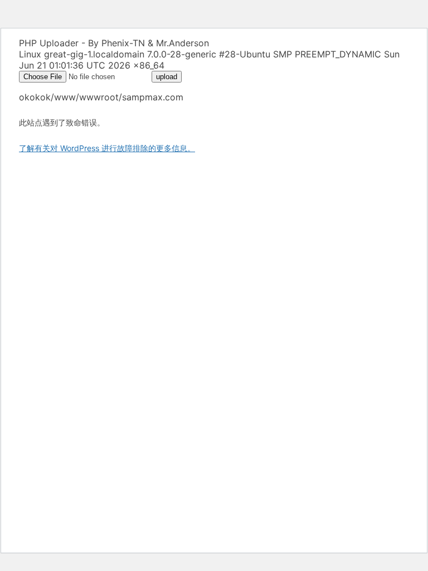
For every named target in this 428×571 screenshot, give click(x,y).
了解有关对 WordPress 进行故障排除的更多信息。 (107, 148)
